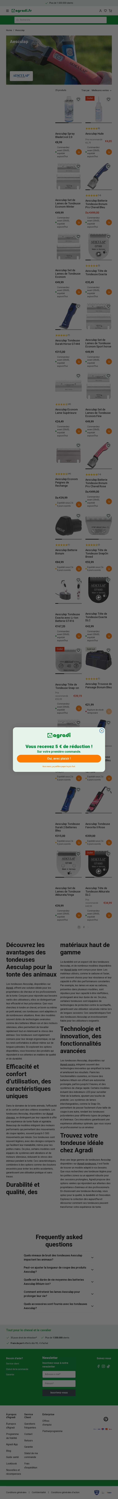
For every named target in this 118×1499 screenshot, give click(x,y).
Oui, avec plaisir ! (59, 758)
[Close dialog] (102, 731)
